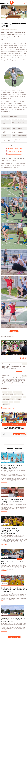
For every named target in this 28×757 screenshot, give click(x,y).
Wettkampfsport (13, 29)
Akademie (5, 391)
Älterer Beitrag (6, 375)
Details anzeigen (19, 424)
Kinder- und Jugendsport (16, 396)
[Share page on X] (26, 358)
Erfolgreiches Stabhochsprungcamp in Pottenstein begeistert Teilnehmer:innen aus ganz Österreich (14, 610)
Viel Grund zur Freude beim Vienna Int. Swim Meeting (13, 377)
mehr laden (14, 331)
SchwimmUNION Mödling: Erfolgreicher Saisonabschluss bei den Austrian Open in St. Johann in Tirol (14, 579)
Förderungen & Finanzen (8, 394)
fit (13, 391)
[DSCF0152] (14, 289)
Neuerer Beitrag (6, 364)
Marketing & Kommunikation (8, 399)
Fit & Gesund (18, 391)
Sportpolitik (18, 399)
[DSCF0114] (14, 184)
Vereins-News (17, 401)
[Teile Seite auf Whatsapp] (20, 358)
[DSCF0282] (14, 262)
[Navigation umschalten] (26, 2)
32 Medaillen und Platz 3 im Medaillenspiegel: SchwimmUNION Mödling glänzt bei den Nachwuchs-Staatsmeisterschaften (12, 521)
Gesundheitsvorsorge (18, 394)
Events (11, 18)
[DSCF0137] (14, 315)
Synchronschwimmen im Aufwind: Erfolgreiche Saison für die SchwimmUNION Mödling (11, 457)
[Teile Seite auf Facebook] (23, 358)
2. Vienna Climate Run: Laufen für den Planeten (12, 553)
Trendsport (5, 401)
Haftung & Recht (6, 396)
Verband (7, 29)
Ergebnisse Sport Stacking (15, 154)
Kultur (24, 396)
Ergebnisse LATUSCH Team (15, 148)
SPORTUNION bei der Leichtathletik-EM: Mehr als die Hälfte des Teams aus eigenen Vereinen (13, 491)
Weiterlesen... (13, 383)
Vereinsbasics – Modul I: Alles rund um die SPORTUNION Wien (14, 416)
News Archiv (14, 627)
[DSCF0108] (14, 236)
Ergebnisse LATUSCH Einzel (14, 151)
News (7, 18)
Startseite (3, 18)
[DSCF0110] (14, 210)
